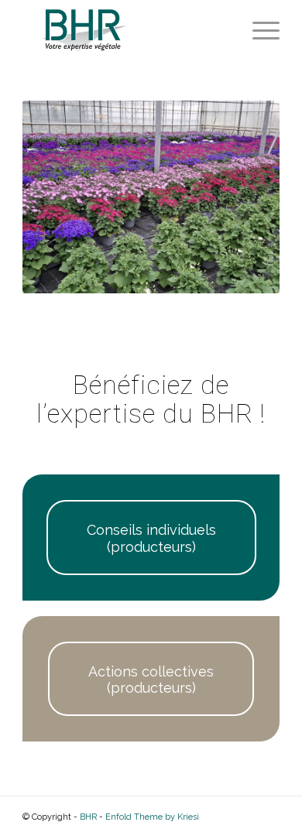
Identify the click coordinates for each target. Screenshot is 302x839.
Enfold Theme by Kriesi (152, 817)
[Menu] (258, 31)
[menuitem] (258, 31)
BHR (88, 817)
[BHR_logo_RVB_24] (125, 31)
